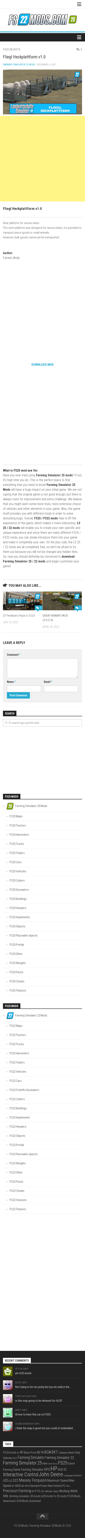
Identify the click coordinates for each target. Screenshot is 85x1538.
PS (33, 1491)
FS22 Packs (16, 1181)
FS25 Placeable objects (23, 935)
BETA (40, 1452)
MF (13, 1486)
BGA (47, 1452)
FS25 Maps (16, 816)
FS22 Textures (17, 1209)
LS (9, 1480)
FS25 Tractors (17, 825)
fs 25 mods (60, 1496)
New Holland (55, 1485)
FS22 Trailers (17, 1062)
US (42, 1491)
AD (18, 1453)
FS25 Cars (15, 862)
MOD (18, 1486)
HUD (60, 1469)
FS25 (62, 1463)
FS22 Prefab (16, 1145)
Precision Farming (17, 1491)
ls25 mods (47, 1496)
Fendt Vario (52, 1463)
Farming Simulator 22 (59, 1457)
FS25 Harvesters (19, 834)
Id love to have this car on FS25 (33, 1414)
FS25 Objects (17, 926)
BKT (54, 1452)
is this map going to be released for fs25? (38, 1400)
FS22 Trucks (16, 1044)
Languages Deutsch (72, 1475)
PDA (68, 1486)
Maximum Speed (57, 1480)
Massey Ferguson (33, 1480)
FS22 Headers (17, 1126)
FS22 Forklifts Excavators (24, 1090)
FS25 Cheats (16, 981)
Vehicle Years (51, 1491)
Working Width (68, 1491)
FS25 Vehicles (17, 871)
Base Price (30, 1452)
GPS (47, 1469)
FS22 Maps (16, 1026)
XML (5, 1496)
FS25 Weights (17, 963)
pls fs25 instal (23, 1373)
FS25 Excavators (19, 889)
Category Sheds (66, 1452)
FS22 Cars (15, 1081)
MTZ (27, 1485)
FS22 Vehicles (17, 1071)
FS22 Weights (17, 1163)
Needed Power (38, 1486)
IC (65, 1469)
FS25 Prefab (16, 944)
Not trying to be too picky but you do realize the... (43, 1387)
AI (21, 1452)
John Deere (51, 1474)
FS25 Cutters (17, 880)
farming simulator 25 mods (24, 1496)
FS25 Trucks (16, 844)
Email (48, 681)
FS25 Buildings (18, 899)
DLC (15, 1457)
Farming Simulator (31, 1457)
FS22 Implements (19, 1117)
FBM (44, 1463)
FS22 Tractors (17, 1035)
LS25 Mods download (28, 1501)
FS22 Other (16, 1172)
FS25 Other (16, 954)
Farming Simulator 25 (22, 1463)
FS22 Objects (11, 49)
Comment (13, 654)
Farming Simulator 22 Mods (19, 64)
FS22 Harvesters (19, 1053)
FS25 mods (9, 1452)
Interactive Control (20, 1474)
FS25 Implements (19, 917)
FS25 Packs (16, 972)
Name (11, 681)
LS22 (14, 1480)
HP (54, 1468)
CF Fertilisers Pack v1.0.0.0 (19, 615)
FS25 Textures (17, 990)
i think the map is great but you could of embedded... (45, 1428)
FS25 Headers (17, 908)
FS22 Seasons (17, 1200)
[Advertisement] (42, 158)
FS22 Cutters (17, 1099)
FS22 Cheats (16, 1191)
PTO (37, 1491)
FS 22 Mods (21, 1525)
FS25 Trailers (17, 853)
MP (22, 1486)
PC (63, 1485)
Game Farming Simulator (28, 1469)
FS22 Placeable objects (23, 1154)
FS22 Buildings (18, 1108)
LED (5, 1480)
